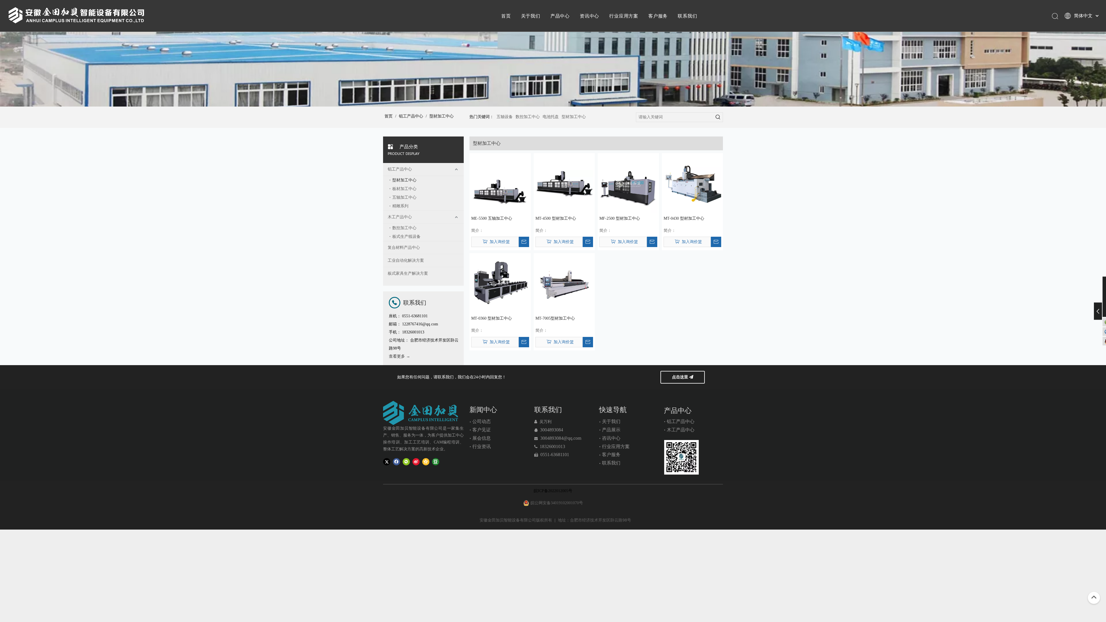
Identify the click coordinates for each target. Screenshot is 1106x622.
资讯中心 (589, 16)
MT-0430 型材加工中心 (684, 218)
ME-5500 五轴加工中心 (491, 218)
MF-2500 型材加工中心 (619, 218)
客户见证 (481, 429)
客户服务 (658, 16)
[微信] (406, 461)
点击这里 (680, 377)
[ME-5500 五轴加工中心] (500, 183)
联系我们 (687, 16)
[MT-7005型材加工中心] (564, 283)
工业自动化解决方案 (406, 260)
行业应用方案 (623, 16)
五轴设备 (505, 117)
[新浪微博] (416, 461)
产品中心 (560, 16)
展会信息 (481, 438)
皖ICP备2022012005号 (553, 491)
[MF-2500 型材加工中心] (628, 183)
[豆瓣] (435, 461)
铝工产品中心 (400, 169)
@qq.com (572, 438)
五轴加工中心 (404, 197)
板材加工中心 (404, 189)
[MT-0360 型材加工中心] (500, 283)
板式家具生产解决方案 (408, 273)
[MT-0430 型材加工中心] (692, 183)
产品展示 (611, 429)
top (1094, 597)
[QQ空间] (425, 461)
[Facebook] (396, 461)
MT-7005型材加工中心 (555, 318)
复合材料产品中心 (404, 247)
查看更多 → (399, 356)
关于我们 (530, 16)
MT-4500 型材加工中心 (555, 218)
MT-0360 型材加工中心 (491, 318)
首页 (506, 16)
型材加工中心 (574, 117)
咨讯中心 (611, 438)
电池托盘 (551, 117)
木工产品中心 (400, 217)
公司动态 (481, 421)
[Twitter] (386, 461)
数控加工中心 (528, 117)
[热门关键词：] (718, 117)
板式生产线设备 (406, 236)
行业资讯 (481, 446)
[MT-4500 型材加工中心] (564, 183)
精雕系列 (400, 206)
